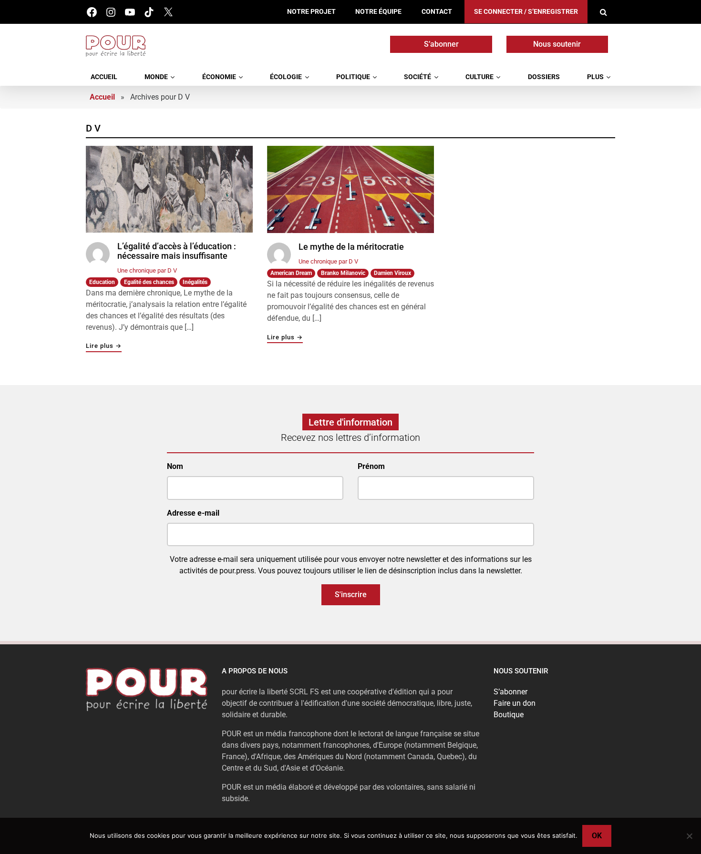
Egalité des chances (149, 282)
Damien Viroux (392, 273)
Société (417, 77)
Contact (437, 12)
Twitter (168, 12)
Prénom (371, 466)
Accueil (104, 77)
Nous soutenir (557, 44)
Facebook (92, 12)
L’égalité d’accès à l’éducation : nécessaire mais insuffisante (176, 251)
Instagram (111, 12)
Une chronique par (147, 270)
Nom (175, 466)
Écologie (286, 77)
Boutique (509, 714)
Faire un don (515, 703)
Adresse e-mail (193, 513)
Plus (595, 77)
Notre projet (311, 12)
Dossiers (544, 77)
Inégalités (195, 282)
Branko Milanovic (343, 273)
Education (102, 282)
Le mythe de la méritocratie (351, 247)
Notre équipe (378, 12)
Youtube (130, 12)
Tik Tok (149, 12)
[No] (689, 836)
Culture (479, 77)
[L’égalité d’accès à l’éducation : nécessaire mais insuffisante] (169, 189)
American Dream (291, 273)
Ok (597, 835)
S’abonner (441, 44)
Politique (353, 77)
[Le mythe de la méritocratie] (350, 189)
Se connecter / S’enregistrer (526, 12)
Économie (219, 77)
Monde (156, 77)
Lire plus (104, 346)
